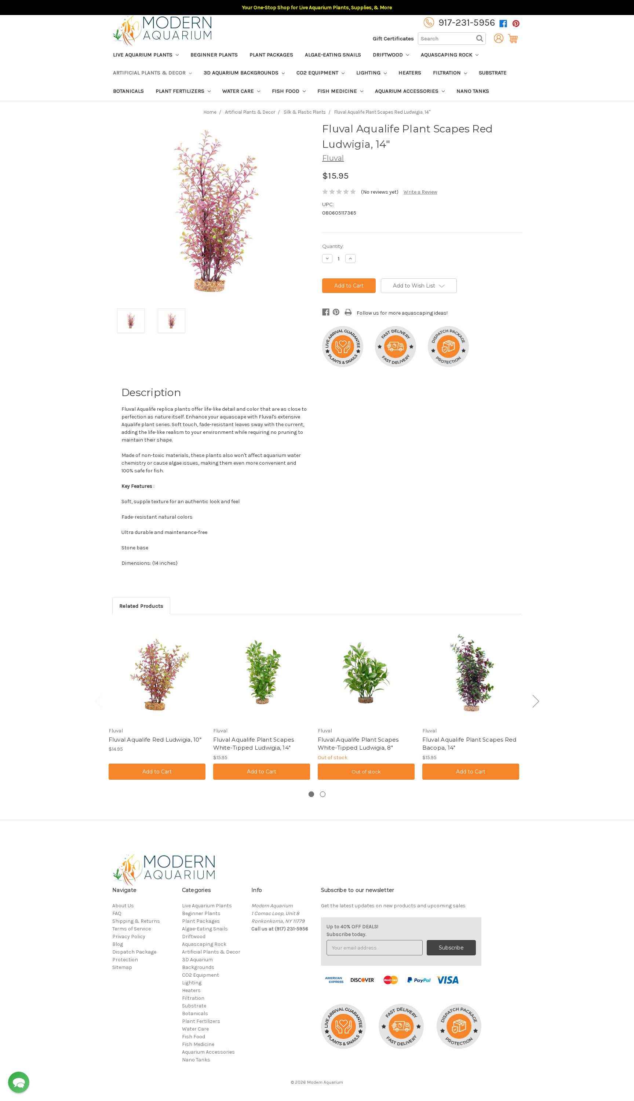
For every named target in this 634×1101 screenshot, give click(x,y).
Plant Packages (271, 54)
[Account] (497, 38)
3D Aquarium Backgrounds (242, 72)
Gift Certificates (393, 38)
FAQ (116, 913)
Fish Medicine (337, 91)
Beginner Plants (214, 54)
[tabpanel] (157, 702)
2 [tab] (322, 794)
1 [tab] (311, 794)
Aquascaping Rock (447, 54)
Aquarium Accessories (407, 91)
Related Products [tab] (141, 606)
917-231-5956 (466, 22)
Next (535, 701)
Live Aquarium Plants (143, 54)
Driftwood (388, 54)
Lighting (369, 72)
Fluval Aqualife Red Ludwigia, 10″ (155, 739)
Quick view (157, 674)
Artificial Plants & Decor (150, 72)
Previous (98, 701)
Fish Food (286, 91)
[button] (18, 1082)
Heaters (409, 72)
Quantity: (333, 246)
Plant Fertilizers (181, 91)
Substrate (493, 72)
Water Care (238, 91)
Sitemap (122, 967)
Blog (117, 944)
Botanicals (128, 91)
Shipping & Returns (136, 921)
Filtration (447, 72)
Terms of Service (131, 929)
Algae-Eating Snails (333, 54)
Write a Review (420, 192)
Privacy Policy (128, 936)
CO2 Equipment (318, 72)
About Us (123, 906)
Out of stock (366, 772)
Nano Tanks (472, 91)
